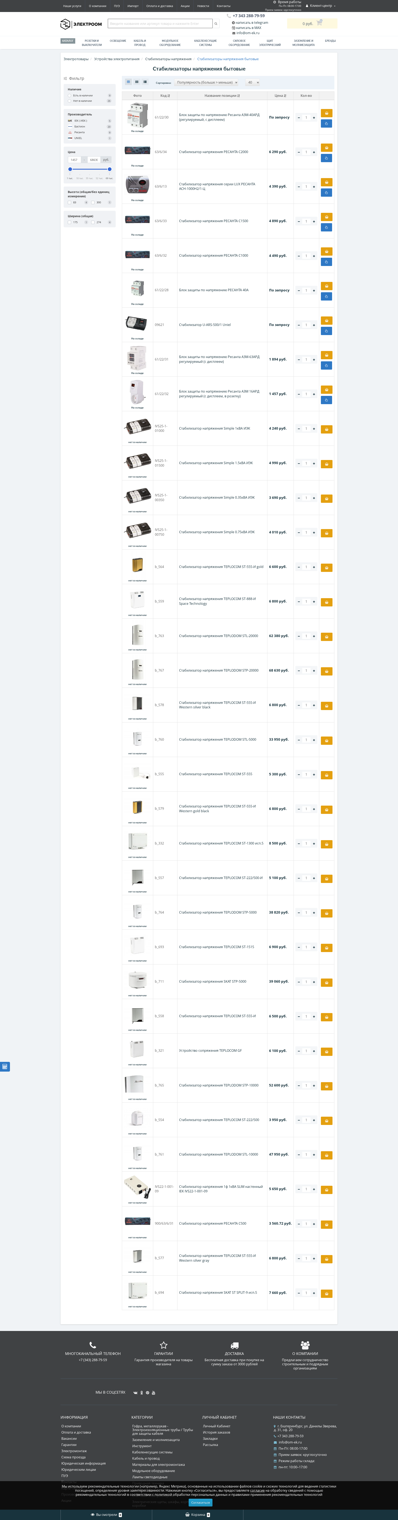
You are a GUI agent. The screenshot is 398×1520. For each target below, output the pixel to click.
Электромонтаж (74, 1451)
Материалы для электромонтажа (158, 1464)
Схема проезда (73, 1457)
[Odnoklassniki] (140, 1391)
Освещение (118, 40)
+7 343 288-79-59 (290, 1436)
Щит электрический (270, 43)
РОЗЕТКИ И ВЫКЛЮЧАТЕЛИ (92, 43)
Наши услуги (72, 6)
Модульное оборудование (170, 43)
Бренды (330, 40)
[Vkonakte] (134, 1391)
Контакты (224, 6)
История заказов (216, 1432)
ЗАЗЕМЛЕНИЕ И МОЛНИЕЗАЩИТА (303, 43)
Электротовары (76, 59)
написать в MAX (248, 27)
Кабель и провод (140, 43)
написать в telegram (251, 22)
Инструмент (142, 1446)
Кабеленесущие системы (205, 43)
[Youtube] (152, 1391)
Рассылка (210, 1444)
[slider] (70, 169)
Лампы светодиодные (149, 1477)
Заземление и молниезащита (156, 1439)
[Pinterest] (146, 1391)
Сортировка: (163, 83)
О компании (97, 6)
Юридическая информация (83, 1463)
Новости (203, 6)
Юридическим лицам (78, 1469)
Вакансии (69, 1438)
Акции (185, 6)
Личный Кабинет (216, 1426)
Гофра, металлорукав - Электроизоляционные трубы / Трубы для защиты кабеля (162, 1430)
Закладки (210, 1438)
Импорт (133, 6)
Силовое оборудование (239, 43)
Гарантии (68, 1444)
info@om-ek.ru (248, 33)
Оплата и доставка (159, 6)
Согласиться (200, 1502)
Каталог (68, 40)
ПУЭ (117, 6)
